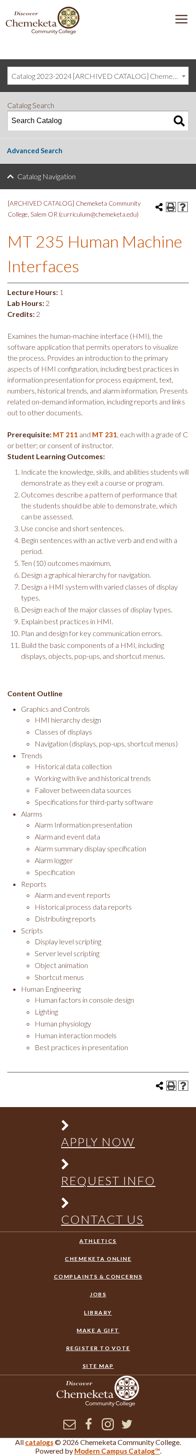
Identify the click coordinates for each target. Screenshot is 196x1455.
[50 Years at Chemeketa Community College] (43, 21)
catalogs (39, 1442)
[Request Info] (103, 1166)
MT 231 (104, 434)
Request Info (108, 1180)
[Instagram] (108, 1428)
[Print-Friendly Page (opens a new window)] (171, 207)
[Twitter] (127, 1428)
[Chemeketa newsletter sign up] (69, 1428)
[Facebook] (89, 1428)
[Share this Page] (159, 207)
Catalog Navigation (46, 176)
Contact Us (102, 1219)
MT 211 (65, 434)
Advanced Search (34, 150)
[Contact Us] (103, 1204)
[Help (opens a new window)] (183, 207)
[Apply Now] (103, 1127)
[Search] (179, 121)
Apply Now (98, 1141)
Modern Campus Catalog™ (117, 1451)
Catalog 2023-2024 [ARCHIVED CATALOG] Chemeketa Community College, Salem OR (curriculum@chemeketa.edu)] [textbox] (99, 76)
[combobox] (98, 76)
